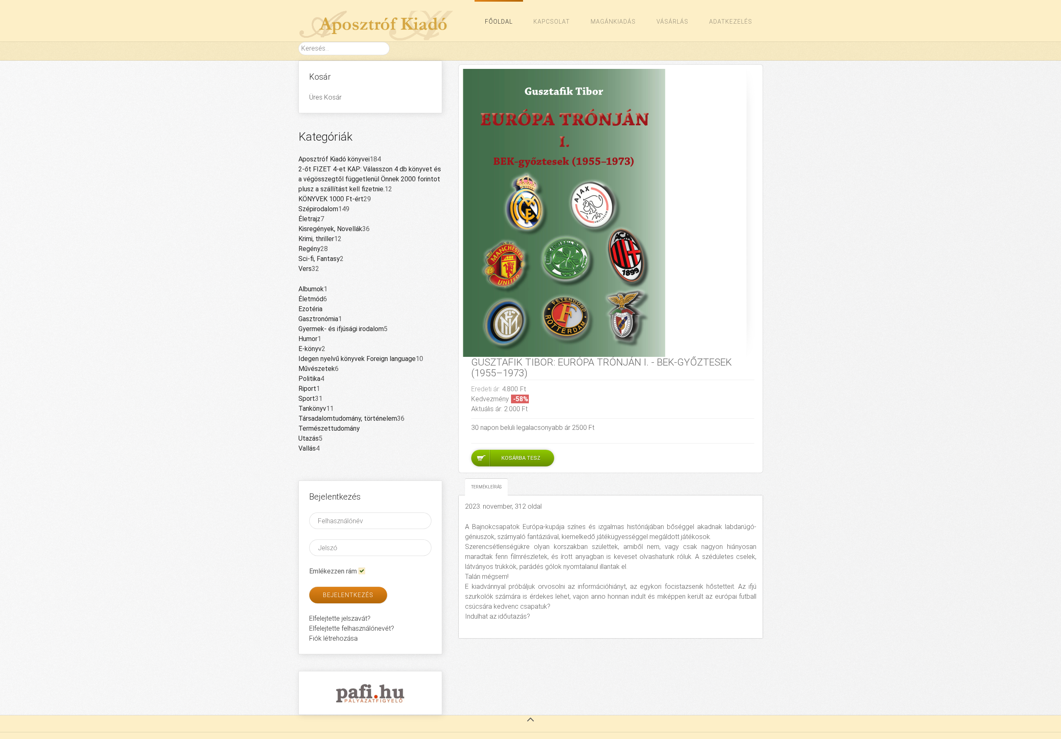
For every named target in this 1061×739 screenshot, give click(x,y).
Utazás (308, 438)
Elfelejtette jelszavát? (340, 618)
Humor (307, 339)
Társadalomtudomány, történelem (347, 418)
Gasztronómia (318, 319)
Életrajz (309, 219)
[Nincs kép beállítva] (564, 212)
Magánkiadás (613, 21)
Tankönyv (312, 408)
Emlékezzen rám (333, 571)
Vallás (307, 448)
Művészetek (316, 369)
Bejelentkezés (348, 595)
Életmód (310, 299)
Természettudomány (329, 428)
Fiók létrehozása (333, 638)
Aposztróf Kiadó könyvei (334, 159)
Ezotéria (310, 309)
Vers (305, 269)
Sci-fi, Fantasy (319, 259)
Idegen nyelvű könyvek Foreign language (357, 359)
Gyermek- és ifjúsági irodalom (341, 329)
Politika (309, 379)
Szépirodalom (318, 209)
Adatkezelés (730, 21)
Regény (309, 249)
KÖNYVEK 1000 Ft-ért (330, 199)
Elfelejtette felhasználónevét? (351, 628)
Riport (307, 389)
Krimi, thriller (316, 239)
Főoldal (499, 21)
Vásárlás (672, 21)
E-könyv (310, 349)
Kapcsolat (551, 21)
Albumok (311, 289)
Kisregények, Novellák (330, 229)
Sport (306, 398)
